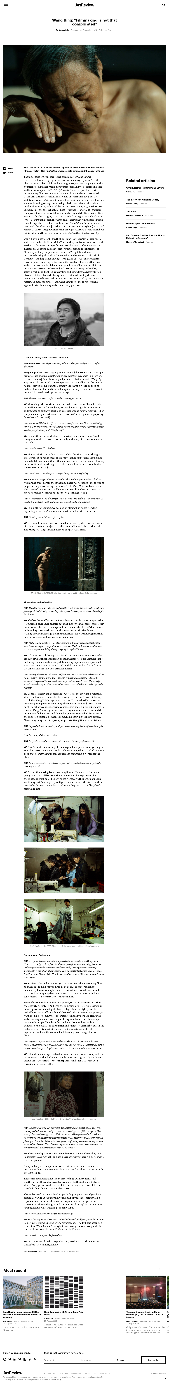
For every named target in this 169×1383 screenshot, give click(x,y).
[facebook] (24, 1359)
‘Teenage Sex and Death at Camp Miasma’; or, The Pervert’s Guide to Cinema (144, 1314)
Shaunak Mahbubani (135, 241)
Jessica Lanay (132, 203)
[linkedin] (14, 1359)
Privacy (58, 1379)
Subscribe (153, 1360)
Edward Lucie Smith (134, 215)
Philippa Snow (132, 1321)
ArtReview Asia (62, 30)
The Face (131, 211)
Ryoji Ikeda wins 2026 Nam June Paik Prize (63, 1313)
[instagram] (4, 1359)
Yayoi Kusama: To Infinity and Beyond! (145, 187)
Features (74, 30)
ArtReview (130, 191)
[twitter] (9, 1359)
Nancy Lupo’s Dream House (140, 223)
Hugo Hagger (131, 227)
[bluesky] (19, 1359)
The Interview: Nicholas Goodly (142, 199)
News (16, 1321)
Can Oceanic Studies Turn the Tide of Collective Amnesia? (145, 236)
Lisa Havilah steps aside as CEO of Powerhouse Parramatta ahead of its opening (22, 1314)
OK (165, 1378)
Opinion (143, 1321)
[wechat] (34, 1359)
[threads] (29, 1359)
